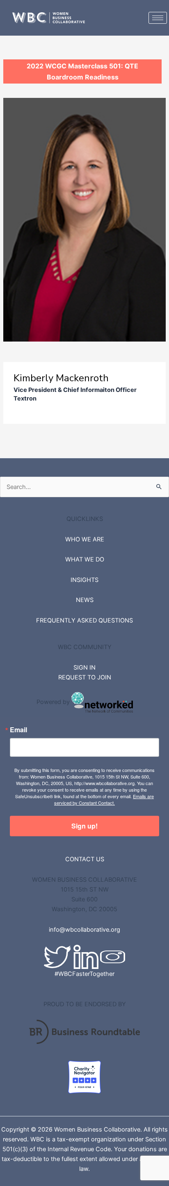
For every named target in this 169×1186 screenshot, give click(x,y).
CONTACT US (84, 859)
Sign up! (84, 826)
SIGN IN (84, 667)
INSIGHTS (84, 580)
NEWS (85, 600)
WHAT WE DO (84, 559)
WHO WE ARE (84, 539)
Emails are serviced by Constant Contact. (104, 799)
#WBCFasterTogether (84, 974)
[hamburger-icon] (157, 18)
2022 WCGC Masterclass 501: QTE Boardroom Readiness (82, 71)
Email (18, 730)
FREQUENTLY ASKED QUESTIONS (84, 620)
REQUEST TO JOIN (84, 677)
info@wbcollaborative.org (84, 929)
